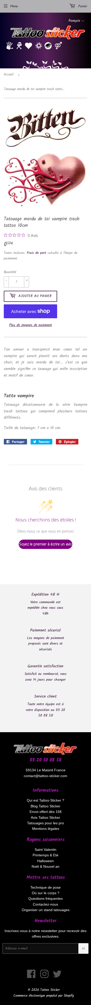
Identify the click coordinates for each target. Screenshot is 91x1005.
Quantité (10, 272)
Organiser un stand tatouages (46, 910)
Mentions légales (45, 829)
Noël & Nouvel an (45, 866)
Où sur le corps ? (45, 893)
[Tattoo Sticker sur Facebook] (31, 976)
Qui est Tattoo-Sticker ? (45, 800)
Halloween (45, 861)
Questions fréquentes (45, 898)
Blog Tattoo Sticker (45, 806)
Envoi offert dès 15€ (46, 812)
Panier (82, 6)
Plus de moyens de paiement (30, 325)
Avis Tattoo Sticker (45, 817)
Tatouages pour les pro (45, 823)
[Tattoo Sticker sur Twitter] (57, 976)
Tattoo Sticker (50, 990)
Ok (83, 948)
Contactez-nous (45, 904)
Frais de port (36, 253)
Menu (14, 6)
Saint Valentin (45, 850)
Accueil (8, 74)
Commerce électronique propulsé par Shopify (43, 995)
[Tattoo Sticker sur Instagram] (44, 976)
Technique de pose (45, 887)
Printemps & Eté (45, 855)
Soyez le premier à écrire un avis (45, 544)
